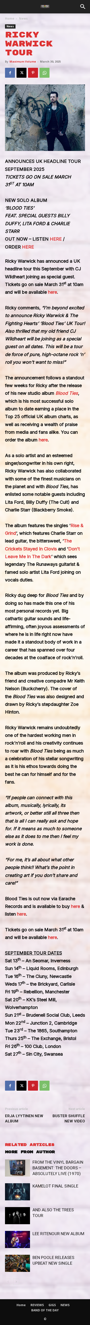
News (23, 18)
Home (9, 18)
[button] (83, 6)
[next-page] (16, 1282)
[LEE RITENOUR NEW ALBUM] (17, 1239)
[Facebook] (10, 73)
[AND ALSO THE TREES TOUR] (17, 1215)
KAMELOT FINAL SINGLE (55, 1185)
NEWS (65, 1305)
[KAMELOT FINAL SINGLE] (17, 1191)
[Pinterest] (33, 73)
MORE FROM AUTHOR (30, 1152)
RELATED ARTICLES (29, 1145)
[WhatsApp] (45, 73)
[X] (21, 73)
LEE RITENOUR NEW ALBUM (58, 1233)
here (52, 292)
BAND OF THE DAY (45, 1310)
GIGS (52, 1305)
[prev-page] (8, 1282)
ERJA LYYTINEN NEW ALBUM (24, 1118)
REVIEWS (37, 1305)
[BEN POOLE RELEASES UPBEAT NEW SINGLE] (17, 1263)
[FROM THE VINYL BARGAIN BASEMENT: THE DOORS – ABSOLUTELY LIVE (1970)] (17, 1168)
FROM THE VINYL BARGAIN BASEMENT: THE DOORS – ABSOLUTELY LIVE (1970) (57, 1168)
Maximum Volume (23, 61)
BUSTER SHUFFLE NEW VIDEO (68, 1118)
